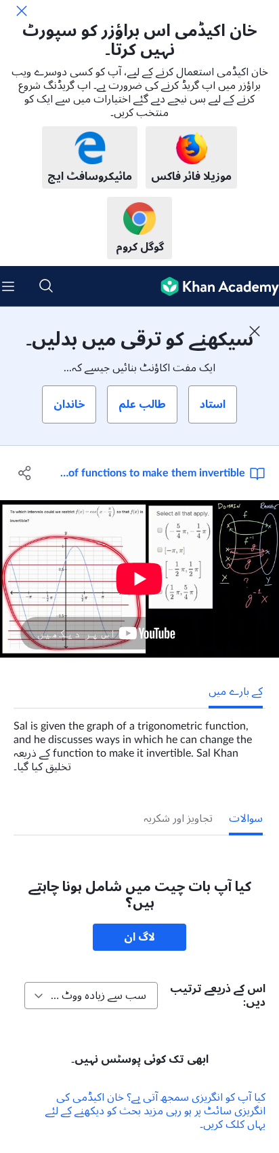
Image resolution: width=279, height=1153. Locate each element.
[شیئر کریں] (25, 473)
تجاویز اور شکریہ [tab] (178, 818)
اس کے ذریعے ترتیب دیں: (217, 995)
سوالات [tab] (246, 818)
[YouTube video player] (139, 579)
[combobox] (91, 995)
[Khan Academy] (214, 286)
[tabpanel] (139, 741)
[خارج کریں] (22, 11)
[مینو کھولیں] (8, 286)
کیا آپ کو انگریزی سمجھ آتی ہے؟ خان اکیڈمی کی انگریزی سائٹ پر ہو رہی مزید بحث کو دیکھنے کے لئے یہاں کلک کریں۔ (155, 1111)
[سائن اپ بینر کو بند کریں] (254, 331)
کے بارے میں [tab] (236, 691)
